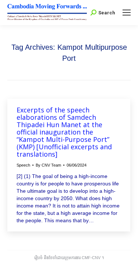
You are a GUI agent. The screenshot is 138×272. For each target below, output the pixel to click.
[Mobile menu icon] (127, 12)
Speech (23, 165)
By (48, 165)
